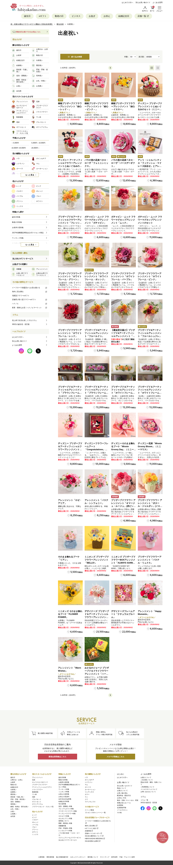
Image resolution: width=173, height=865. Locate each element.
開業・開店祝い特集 (65, 823)
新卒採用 (114, 857)
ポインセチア (89, 780)
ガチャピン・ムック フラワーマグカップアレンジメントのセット (150, 220)
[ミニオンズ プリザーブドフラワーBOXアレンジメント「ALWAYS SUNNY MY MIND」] (123, 538)
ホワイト (35, 832)
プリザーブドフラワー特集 (68, 811)
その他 (119, 812)
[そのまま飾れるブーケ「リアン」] (70, 538)
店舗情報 (88, 831)
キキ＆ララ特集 (64, 816)
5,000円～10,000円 (38, 143)
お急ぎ (92, 16)
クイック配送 (89, 810)
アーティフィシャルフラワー (42, 787)
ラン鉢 (34, 794)
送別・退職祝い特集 (65, 806)
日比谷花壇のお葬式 (92, 841)
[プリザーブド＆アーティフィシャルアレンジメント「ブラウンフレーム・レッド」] (70, 368)
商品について (121, 788)
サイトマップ (104, 857)
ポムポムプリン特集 (65, 818)
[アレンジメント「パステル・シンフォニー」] (97, 481)
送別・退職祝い (16, 801)
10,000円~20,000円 (19, 148)
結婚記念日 (123, 16)
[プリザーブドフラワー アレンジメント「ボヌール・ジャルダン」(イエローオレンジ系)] (150, 481)
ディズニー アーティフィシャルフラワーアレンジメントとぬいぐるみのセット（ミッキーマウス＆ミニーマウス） (70, 166)
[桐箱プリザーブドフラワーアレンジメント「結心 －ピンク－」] (97, 85)
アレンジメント (37, 777)
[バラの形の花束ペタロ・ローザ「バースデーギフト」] (123, 141)
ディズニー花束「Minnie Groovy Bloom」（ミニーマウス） (150, 446)
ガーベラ (88, 787)
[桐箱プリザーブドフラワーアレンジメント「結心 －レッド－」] (70, 85)
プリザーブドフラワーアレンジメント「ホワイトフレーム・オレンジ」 (96, 276)
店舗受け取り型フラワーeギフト (24, 299)
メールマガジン (122, 810)
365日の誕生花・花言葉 (21, 324)
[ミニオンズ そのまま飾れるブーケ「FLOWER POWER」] (70, 592)
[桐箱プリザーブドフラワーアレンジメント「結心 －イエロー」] (123, 85)
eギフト (42, 16)
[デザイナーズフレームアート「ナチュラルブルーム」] (123, 592)
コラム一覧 (144, 800)
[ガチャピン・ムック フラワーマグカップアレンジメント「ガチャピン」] (97, 198)
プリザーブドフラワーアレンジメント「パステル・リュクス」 (149, 560)
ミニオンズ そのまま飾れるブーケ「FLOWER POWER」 (70, 614)
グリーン (35, 829)
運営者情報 (50, 857)
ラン (86, 797)
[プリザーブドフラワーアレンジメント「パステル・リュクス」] (150, 538)
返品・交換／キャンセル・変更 (127, 800)
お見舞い (14, 814)
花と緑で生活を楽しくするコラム (24, 320)
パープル (35, 824)
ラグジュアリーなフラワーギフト (70, 837)
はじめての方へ (127, 2)
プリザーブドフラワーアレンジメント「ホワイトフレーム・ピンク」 (149, 276)
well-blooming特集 (65, 799)
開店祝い (14, 794)
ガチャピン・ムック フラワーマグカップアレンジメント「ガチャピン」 (97, 220)
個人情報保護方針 (62, 857)
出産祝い (14, 789)
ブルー (34, 827)
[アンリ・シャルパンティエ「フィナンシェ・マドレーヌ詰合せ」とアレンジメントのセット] (150, 141)
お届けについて (122, 790)
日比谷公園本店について (93, 836)
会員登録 (120, 805)
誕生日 (27, 16)
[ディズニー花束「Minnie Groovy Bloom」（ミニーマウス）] (150, 425)
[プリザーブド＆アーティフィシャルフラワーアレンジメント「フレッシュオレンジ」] (70, 198)
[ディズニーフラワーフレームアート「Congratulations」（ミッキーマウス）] (97, 425)
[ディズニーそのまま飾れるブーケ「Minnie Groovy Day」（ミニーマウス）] (123, 425)
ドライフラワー (37, 789)
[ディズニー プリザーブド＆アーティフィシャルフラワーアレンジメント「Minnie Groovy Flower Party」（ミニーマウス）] (70, 425)
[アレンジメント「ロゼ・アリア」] (70, 481)
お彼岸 (13, 782)
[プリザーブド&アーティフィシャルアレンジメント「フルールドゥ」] (97, 311)
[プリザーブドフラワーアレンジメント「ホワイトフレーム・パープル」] (123, 255)
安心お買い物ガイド (143, 2)
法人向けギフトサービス (22, 259)
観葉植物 (35, 792)
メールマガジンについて (149, 789)
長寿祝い (14, 804)
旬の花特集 (62, 804)
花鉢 (33, 797)
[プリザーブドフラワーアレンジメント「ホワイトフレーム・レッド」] (70, 311)
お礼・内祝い (15, 809)
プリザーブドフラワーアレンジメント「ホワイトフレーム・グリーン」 (70, 276)
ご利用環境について (147, 787)
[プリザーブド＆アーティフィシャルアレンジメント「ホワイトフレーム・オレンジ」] (123, 368)
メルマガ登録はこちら (115, 757)
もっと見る (29, 175)
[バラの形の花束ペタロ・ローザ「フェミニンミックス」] (97, 141)
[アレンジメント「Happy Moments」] (150, 592)
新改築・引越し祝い (17, 797)
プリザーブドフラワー (39, 784)
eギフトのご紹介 (90, 828)
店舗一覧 (142, 16)
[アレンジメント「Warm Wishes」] (70, 649)
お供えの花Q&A (64, 796)
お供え (107, 16)
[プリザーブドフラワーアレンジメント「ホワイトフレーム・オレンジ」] (97, 255)
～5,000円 (15, 143)
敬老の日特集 (63, 780)
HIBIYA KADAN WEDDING (94, 838)
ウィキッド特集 (64, 789)
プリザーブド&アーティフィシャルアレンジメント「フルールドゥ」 (96, 333)
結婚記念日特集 (64, 801)
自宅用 (13, 816)
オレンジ (35, 822)
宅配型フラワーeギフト (20, 296)
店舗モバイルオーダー (92, 833)
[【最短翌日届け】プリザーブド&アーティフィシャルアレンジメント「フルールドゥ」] (123, 311)
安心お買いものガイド (124, 786)
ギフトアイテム (37, 804)
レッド (34, 815)
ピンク (34, 817)
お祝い (13, 811)
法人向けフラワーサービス (68, 840)
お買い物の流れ (122, 793)
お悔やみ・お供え (17, 780)
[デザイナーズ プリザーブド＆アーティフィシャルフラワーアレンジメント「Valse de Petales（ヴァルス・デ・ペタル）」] (97, 592)
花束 (33, 780)
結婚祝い (14, 792)
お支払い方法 (121, 798)
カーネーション (90, 789)
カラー (87, 794)
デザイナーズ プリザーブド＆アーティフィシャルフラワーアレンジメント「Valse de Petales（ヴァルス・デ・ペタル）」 (97, 617)
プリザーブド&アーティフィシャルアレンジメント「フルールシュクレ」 (149, 333)
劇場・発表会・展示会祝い (20, 806)
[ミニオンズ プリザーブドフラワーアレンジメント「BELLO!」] (97, 538)
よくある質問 (157, 2)
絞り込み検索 (76, 57)
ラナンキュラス (90, 801)
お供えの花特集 (64, 794)
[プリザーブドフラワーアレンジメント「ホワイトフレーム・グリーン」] (70, 255)
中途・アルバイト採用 (127, 857)
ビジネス (76, 16)
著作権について (93, 857)
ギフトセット (36, 801)
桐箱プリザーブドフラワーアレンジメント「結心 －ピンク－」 (96, 106)
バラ (86, 777)
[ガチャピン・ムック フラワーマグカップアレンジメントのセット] (150, 198)
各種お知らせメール (124, 803)
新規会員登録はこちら (57, 757)
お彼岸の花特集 (64, 782)
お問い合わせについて (148, 791)
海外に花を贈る (18, 292)
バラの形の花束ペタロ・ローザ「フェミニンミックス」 (96, 163)
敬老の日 (59, 16)
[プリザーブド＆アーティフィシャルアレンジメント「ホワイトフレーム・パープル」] (150, 368)
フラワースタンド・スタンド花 (42, 806)
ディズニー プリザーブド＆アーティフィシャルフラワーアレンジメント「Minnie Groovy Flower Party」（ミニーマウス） (70, 449)
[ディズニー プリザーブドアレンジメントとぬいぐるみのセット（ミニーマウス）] (150, 85)
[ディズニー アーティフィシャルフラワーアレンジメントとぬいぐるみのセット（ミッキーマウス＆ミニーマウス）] (70, 141)
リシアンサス (89, 792)
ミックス (35, 834)
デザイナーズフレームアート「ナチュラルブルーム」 (123, 614)
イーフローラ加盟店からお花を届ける (26, 288)
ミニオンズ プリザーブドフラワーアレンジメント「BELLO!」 (97, 560)
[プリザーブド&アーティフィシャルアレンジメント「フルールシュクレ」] (150, 311)
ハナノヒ (15, 304)
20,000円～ (35, 148)
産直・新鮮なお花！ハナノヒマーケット (27, 308)
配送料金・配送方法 (124, 795)
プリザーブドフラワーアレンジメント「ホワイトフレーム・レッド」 (70, 333)
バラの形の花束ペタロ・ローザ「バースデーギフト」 (123, 163)
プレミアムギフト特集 (66, 809)
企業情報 (41, 857)
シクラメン (88, 782)
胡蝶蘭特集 (62, 826)
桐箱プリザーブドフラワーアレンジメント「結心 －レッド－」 (70, 106)
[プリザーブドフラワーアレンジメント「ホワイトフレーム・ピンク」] (150, 255)
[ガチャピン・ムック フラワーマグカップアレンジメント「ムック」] (123, 198)
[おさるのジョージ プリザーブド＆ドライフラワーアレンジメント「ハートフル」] (97, 649)
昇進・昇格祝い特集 (65, 828)
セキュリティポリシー (77, 857)
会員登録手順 (121, 807)
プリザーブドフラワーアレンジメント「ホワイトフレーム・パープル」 (123, 276)
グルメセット (36, 799)
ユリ (86, 799)
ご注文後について (147, 780)
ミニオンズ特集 (64, 791)
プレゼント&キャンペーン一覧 (95, 812)
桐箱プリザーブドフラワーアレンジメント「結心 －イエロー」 (123, 106)
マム (86, 784)
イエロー (35, 820)
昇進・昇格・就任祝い (18, 799)
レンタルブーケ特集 (65, 830)
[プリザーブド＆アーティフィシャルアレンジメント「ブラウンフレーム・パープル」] (97, 368)
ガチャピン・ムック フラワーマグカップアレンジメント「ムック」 (123, 220)
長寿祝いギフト (64, 821)
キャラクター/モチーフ (40, 782)
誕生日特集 (62, 777)
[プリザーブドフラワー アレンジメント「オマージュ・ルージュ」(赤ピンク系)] (123, 481)
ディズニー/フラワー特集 (67, 813)
